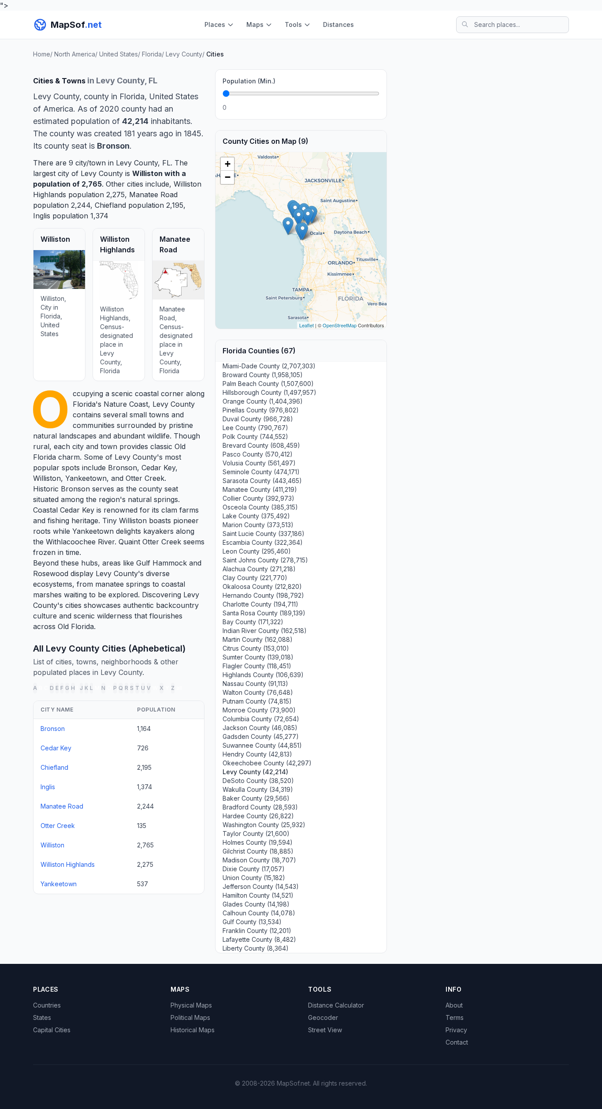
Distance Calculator (336, 1005)
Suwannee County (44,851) (262, 745)
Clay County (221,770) (255, 577)
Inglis (41, 215)
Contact (457, 1042)
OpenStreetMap (340, 325)
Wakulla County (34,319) (258, 789)
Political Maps (190, 1017)
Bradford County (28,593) (260, 807)
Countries (47, 1005)
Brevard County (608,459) (261, 445)
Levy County (173, 404)
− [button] (227, 177)
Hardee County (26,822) (258, 816)
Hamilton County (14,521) (258, 895)
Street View (325, 1030)
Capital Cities (52, 1030)
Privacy (456, 1030)
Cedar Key (158, 467)
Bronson (122, 467)
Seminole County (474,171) (261, 472)
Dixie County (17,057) (254, 869)
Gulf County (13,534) (252, 921)
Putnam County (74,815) (257, 701)
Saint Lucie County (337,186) (264, 533)
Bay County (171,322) (253, 622)
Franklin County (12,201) (257, 930)
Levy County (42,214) (255, 772)
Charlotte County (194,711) (260, 604)
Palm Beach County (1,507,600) (268, 383)
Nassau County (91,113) (255, 683)
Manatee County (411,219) (260, 489)
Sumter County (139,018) (258, 657)
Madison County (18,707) (259, 860)
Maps (255, 24)
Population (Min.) (249, 81)
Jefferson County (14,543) (261, 886)
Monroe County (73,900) (259, 710)
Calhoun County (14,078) (259, 913)
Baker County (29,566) (256, 798)
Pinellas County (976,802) (261, 410)
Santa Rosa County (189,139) (264, 613)
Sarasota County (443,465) (262, 480)
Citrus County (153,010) (256, 648)
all (179, 688)
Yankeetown (86, 478)
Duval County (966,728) (258, 419)
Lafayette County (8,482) (259, 939)
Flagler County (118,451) (257, 666)
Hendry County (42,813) (257, 754)
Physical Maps (191, 1005)
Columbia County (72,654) (261, 719)
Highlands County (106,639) (263, 674)
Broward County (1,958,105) (263, 374)
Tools (293, 24)
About (454, 1005)
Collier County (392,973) (258, 498)
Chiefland (110, 205)
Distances (338, 24)
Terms (455, 1017)
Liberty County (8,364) (256, 948)
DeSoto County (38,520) (258, 780)
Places (214, 24)
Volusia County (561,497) (259, 463)
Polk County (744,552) (255, 436)
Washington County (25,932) (264, 824)
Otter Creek (145, 478)
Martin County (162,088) (258, 639)
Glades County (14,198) (256, 904)
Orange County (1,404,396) (263, 401)
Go (369, 107)
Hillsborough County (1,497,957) (269, 392)
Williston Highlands (68, 864)
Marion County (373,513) (258, 524)
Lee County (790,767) (255, 427)
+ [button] (227, 163)
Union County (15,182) (254, 877)
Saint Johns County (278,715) (265, 560)
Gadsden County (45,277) (261, 736)
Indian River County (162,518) (265, 630)
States (42, 1017)
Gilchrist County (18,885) (258, 851)
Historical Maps (193, 1030)
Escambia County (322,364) (263, 542)
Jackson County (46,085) (260, 727)
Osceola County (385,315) (260, 507)
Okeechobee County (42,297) (267, 763)
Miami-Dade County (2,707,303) (269, 366)
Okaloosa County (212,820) (262, 586)
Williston (147, 173)
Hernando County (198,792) (263, 595)
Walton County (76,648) (258, 692)
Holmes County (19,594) (258, 842)
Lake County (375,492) (256, 516)
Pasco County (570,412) (258, 454)
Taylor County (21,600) (256, 833)
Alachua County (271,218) (259, 569)
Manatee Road (153, 194)
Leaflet (306, 325)
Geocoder (323, 1017)
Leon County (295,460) (257, 551)
